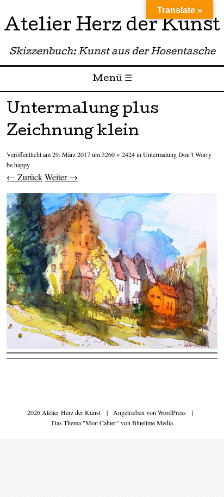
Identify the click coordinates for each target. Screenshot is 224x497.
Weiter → (61, 177)
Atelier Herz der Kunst (112, 27)
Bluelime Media (152, 422)
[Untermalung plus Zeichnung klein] (112, 345)
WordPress (172, 412)
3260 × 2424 (118, 154)
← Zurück (24, 177)
